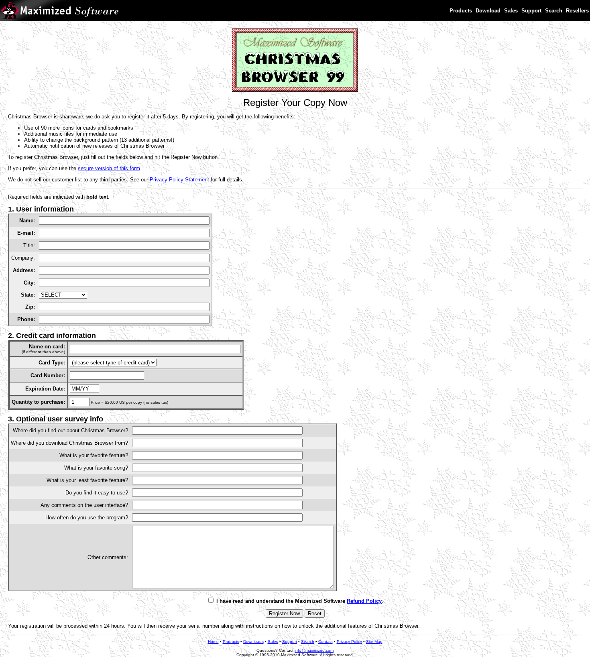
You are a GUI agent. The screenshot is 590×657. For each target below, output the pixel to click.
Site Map (374, 641)
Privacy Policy (349, 641)
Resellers (577, 11)
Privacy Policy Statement (179, 180)
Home (213, 641)
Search (553, 11)
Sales (511, 11)
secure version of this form (109, 168)
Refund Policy (364, 601)
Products (461, 11)
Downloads (253, 641)
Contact (325, 641)
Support (531, 11)
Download (488, 11)
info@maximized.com (314, 650)
